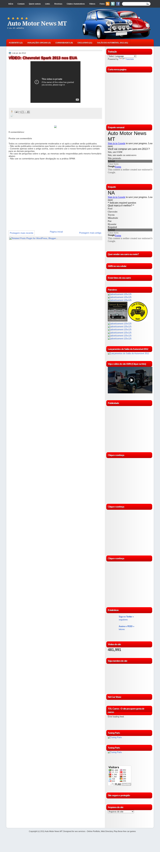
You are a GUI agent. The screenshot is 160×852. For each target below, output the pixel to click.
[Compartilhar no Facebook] (28, 112)
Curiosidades (62, 43)
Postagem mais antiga (90, 233)
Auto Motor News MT (37, 23)
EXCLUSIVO (83, 43)
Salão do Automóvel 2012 (110, 43)
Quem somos (35, 4)
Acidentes (14, 43)
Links (47, 4)
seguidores (126, 618)
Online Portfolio (93, 831)
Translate (129, 59)
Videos (92, 4)
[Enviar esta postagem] (16, 112)
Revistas (58, 4)
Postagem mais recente (21, 233)
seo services (80, 831)
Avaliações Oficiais (37, 43)
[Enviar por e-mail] (19, 112)
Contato (21, 4)
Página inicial (56, 231)
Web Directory (107, 831)
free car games (129, 831)
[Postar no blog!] (22, 112)
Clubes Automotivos (76, 4)
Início (10, 4)
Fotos (102, 4)
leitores (126, 627)
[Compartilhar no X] (25, 112)
